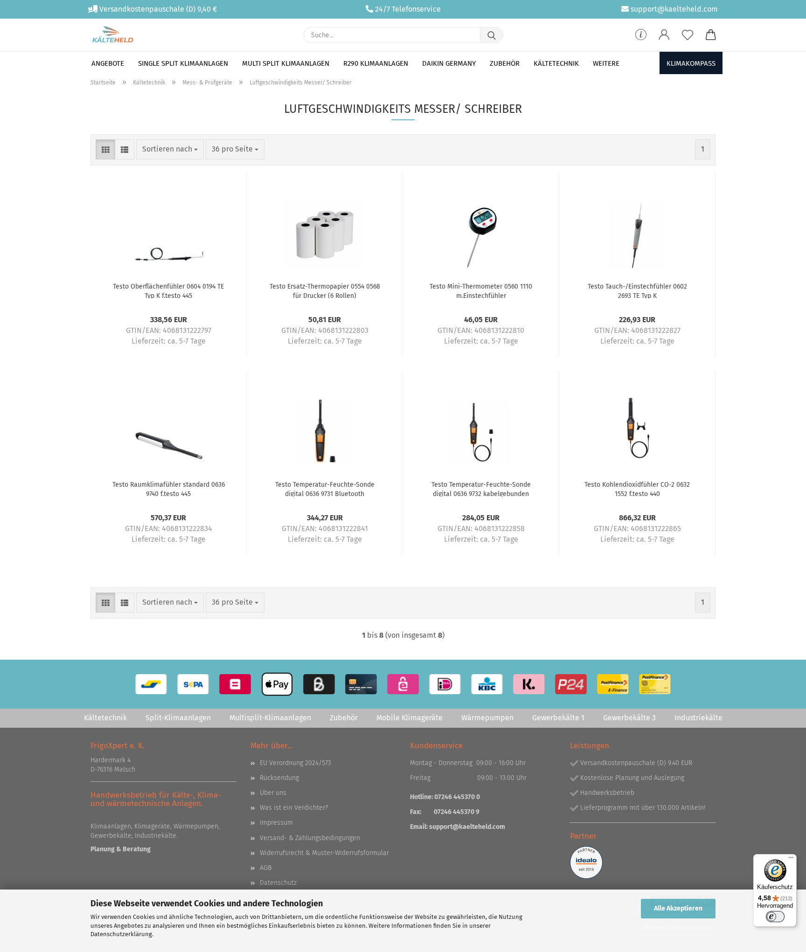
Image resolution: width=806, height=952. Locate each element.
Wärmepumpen (487, 717)
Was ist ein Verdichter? (294, 808)
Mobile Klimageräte (409, 717)
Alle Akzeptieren (678, 908)
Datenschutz (278, 883)
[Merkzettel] (687, 35)
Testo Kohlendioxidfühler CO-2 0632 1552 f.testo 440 (637, 489)
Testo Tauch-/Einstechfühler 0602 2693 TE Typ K (637, 290)
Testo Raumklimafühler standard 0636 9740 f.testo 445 (168, 489)
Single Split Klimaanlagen (183, 63)
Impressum (276, 823)
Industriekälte (698, 717)
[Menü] (791, 859)
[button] (664, 35)
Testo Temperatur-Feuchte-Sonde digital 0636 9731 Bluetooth (325, 489)
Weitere (606, 63)
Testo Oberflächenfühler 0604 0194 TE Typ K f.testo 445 (168, 290)
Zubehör (505, 63)
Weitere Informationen (678, 928)
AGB (265, 868)
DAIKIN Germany (449, 63)
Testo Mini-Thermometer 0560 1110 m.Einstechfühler (481, 290)
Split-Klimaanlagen (178, 717)
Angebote (107, 63)
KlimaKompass (691, 63)
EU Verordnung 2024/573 (295, 763)
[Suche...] (491, 35)
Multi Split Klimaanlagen (285, 63)
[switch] (775, 916)
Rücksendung (279, 778)
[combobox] (170, 149)
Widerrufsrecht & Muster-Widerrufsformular (324, 853)
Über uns (273, 793)
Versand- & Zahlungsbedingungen (310, 838)
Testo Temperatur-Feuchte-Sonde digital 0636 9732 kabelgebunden (481, 489)
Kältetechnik (556, 63)
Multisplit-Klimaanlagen (270, 717)
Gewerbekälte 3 (629, 717)
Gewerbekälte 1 (558, 717)
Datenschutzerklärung (121, 934)
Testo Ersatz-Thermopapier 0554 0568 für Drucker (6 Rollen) (325, 290)
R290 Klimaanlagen (375, 63)
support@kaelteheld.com (674, 9)
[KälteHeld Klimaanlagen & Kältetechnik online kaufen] (112, 35)
